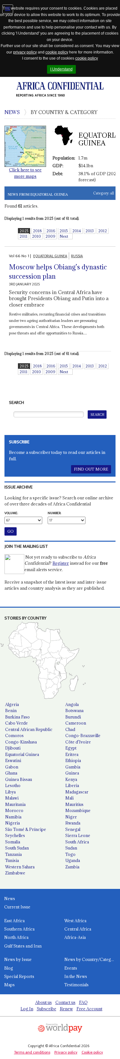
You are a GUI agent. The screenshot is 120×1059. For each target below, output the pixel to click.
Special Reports (19, 976)
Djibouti (12, 748)
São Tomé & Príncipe (25, 829)
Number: (54, 513)
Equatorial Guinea (22, 754)
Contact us (65, 1002)
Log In (26, 1008)
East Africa (14, 920)
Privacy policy (65, 1052)
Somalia (12, 841)
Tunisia (12, 860)
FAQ (83, 1002)
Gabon (11, 766)
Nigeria (12, 822)
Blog (8, 968)
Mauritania (15, 804)
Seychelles (15, 835)
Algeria (12, 704)
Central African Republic (28, 729)
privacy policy (25, 52)
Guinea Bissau (18, 779)
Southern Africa (19, 929)
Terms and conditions (32, 1052)
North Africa (16, 937)
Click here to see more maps (25, 173)
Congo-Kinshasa (21, 741)
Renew (66, 1008)
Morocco (14, 810)
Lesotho (12, 785)
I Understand (61, 69)
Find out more (91, 469)
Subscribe (46, 1008)
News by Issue (18, 959)
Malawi (12, 797)
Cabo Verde (16, 723)
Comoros (14, 735)
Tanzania (13, 854)
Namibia (13, 816)
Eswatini (13, 760)
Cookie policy (92, 1052)
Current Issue (17, 906)
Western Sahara (20, 866)
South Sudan (17, 847)
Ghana (11, 773)
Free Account (89, 1008)
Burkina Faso (17, 716)
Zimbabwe (15, 872)
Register (60, 563)
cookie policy (56, 52)
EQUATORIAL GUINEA (50, 256)
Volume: (11, 513)
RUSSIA (77, 256)
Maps (9, 984)
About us (43, 1002)
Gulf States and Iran (23, 945)
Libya (10, 791)
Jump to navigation (7, 8)
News (9, 898)
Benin (11, 710)
